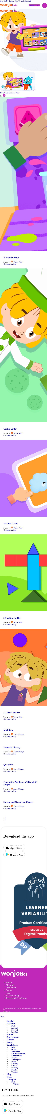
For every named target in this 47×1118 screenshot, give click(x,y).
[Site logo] (8, 7)
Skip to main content (23, 1)
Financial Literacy (12, 747)
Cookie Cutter (10, 429)
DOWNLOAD (34, 5)
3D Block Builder (11, 712)
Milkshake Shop (11, 257)
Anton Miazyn (18, 734)
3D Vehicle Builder (12, 618)
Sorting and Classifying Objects (18, 802)
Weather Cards (10, 523)
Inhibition (8, 730)
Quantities (8, 764)
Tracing (14, 1072)
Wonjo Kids (17, 262)
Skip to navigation (7, 1)
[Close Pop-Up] (2, 96)
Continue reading (9, 264)
